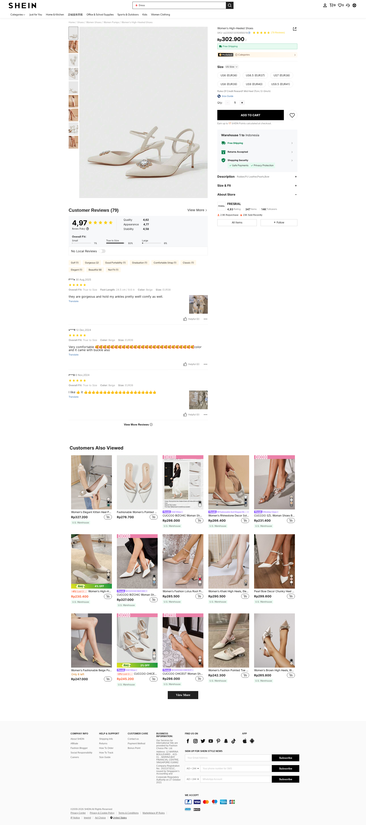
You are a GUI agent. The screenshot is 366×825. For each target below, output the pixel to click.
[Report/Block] (205, 319)
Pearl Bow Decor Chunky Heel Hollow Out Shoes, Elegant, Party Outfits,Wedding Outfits (274, 591)
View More (183, 695)
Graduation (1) (139, 262)
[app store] (244, 742)
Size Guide (105, 757)
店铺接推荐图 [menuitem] (75, 14)
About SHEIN (77, 739)
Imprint (87, 817)
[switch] (102, 251)
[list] (211, 741)
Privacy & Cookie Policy (102, 813)
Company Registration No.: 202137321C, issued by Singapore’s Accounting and (168, 770)
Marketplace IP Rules (154, 813)
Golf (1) (75, 262)
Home (72, 22)
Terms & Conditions (128, 813)
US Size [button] (230, 66)
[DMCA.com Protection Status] (196, 809)
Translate (74, 301)
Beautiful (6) (95, 269)
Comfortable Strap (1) (165, 262)
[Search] (230, 5)
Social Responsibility (81, 752)
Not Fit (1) (113, 269)
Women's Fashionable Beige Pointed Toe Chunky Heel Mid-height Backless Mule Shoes (91, 670)
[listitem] (91, 492)
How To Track (106, 752)
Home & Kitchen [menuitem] (55, 14)
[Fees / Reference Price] (246, 40)
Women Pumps (111, 22)
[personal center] (325, 5)
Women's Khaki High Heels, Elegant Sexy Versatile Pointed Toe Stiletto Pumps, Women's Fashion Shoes (228, 591)
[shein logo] (22, 5)
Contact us (133, 739)
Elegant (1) (76, 269)
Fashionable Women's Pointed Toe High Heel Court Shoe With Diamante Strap (137, 512)
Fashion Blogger (79, 748)
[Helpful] (185, 319)
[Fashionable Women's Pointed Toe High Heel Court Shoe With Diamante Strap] (137, 482)
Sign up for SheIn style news (203, 751)
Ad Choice (100, 817)
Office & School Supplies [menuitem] (100, 14)
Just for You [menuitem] (35, 14)
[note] (80, 522)
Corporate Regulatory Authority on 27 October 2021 (168, 780)
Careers (75, 757)
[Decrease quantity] (227, 102)
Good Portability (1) (115, 262)
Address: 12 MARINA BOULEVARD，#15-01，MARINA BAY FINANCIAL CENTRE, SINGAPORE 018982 (167, 757)
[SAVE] (292, 115)
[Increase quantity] (242, 102)
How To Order (106, 748)
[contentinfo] (242, 802)
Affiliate (74, 743)
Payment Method (136, 743)
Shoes (80, 22)
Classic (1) (188, 262)
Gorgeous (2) (92, 262)
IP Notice (75, 817)
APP (244, 733)
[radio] (228, 75)
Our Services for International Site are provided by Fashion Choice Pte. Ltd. (167, 744)
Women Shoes (93, 22)
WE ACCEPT (192, 795)
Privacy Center (78, 813)
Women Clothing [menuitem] (160, 14)
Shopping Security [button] (238, 160)
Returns (103, 743)
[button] (348, 5)
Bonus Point (134, 748)
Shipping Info (106, 739)
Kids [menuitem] (144, 14)
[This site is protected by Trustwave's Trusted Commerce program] (188, 809)
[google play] (252, 742)
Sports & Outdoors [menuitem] (128, 14)
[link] (332, 5)
